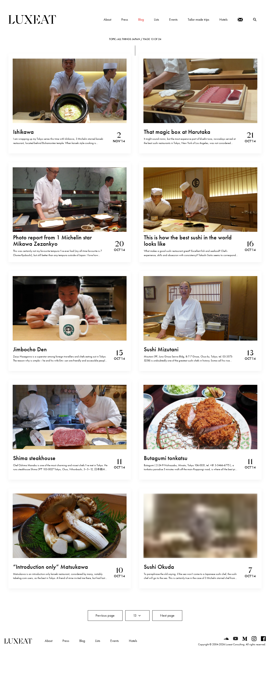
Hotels (133, 641)
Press (65, 641)
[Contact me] (240, 19)
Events (114, 641)
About (48, 641)
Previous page (105, 615)
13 (135, 615)
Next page (167, 615)
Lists (97, 641)
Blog (82, 641)
